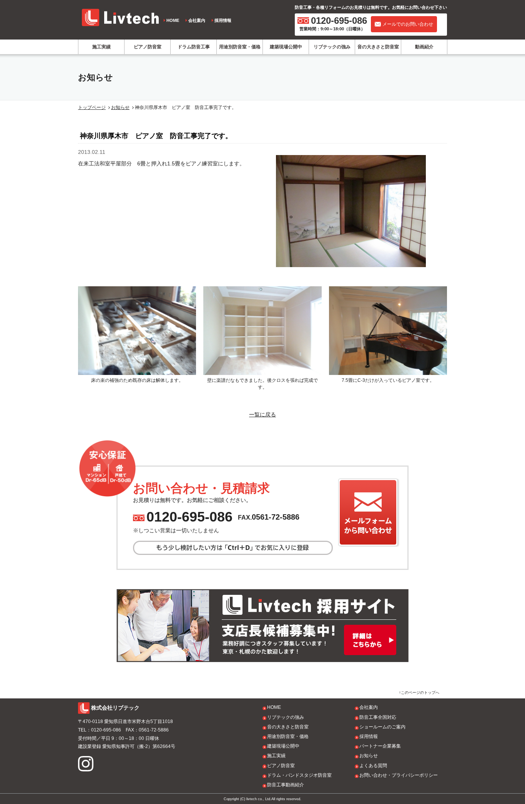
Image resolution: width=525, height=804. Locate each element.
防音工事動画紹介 (285, 784)
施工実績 (101, 47)
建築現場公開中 (286, 47)
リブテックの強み (332, 47)
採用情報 (222, 20)
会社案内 (196, 20)
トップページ (92, 107)
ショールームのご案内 (382, 727)
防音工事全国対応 (377, 717)
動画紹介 (424, 47)
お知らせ (120, 107)
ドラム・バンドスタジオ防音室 (299, 775)
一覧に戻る (262, 414)
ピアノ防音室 (147, 47)
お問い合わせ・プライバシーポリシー (398, 775)
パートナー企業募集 (380, 746)
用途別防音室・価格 (240, 47)
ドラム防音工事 (194, 47)
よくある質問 (373, 765)
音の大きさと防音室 (378, 47)
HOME (172, 20)
